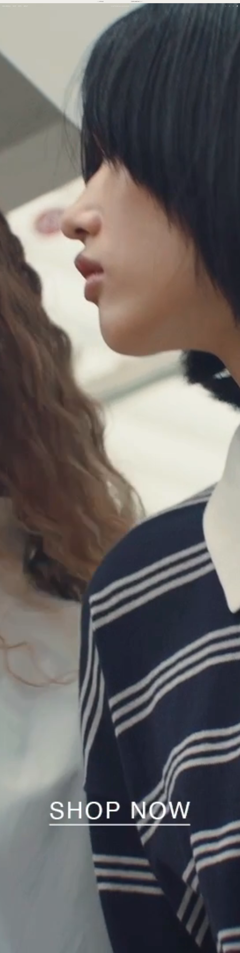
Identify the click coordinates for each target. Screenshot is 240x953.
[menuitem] (7, 6)
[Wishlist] (233, 6)
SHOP (14, 6)
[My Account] (229, 6)
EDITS (19, 6)
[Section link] (120, 478)
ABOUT (26, 6)
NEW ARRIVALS (6, 6)
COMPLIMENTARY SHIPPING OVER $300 (103, 1)
